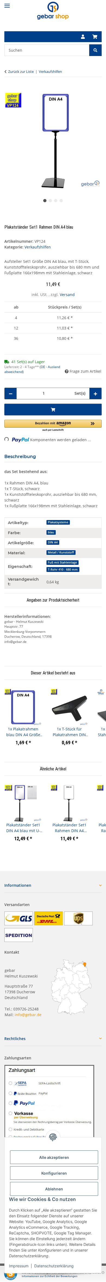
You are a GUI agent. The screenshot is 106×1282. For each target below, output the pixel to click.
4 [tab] (61, 200)
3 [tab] (55, 200)
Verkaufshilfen (37, 247)
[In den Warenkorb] (8, 89)
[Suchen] (95, 50)
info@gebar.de (28, 1014)
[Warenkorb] (94, 36)
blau (51, 532)
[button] (83, 36)
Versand (67, 294)
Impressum (19, 1266)
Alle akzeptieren (54, 1157)
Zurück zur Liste (21, 71)
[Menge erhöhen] (95, 393)
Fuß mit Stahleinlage (62, 562)
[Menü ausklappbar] (7, 3)
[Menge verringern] (11, 393)
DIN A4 (53, 542)
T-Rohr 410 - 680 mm (63, 569)
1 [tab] (44, 200)
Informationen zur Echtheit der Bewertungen (49, 1276)
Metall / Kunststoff (61, 552)
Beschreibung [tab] (20, 456)
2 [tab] (50, 200)
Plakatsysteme (58, 522)
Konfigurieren (54, 1173)
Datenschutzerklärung (54, 1266)
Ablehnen (54, 1189)
